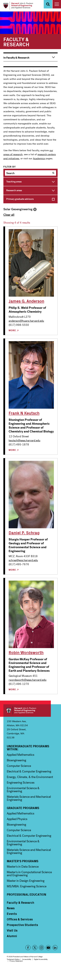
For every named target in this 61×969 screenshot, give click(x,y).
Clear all (8, 215)
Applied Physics (17, 819)
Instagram (41, 947)
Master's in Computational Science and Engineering (29, 874)
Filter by (9, 167)
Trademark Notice (13, 959)
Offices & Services (20, 919)
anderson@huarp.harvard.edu (26, 321)
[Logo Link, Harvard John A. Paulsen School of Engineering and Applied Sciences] (18, 6)
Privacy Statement (16, 961)
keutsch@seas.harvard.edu (24, 440)
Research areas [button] (14, 190)
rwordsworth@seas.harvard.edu (27, 680)
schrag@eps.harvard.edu (23, 560)
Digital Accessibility (41, 959)
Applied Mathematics (20, 754)
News (11, 908)
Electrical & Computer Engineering (29, 771)
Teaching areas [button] (14, 181)
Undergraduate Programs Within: (28, 748)
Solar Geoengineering (18, 209)
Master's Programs (22, 861)
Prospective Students (22, 924)
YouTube (48, 947)
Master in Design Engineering (25, 880)
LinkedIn (55, 947)
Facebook (27, 947)
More (12, 330)
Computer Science (19, 765)
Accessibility (26, 959)
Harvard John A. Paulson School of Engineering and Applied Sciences (27, 710)
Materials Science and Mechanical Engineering (29, 798)
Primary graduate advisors (20, 199)
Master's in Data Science (23, 866)
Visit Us (12, 930)
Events (12, 913)
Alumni (12, 935)
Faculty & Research (20, 902)
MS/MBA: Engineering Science (26, 886)
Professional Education (26, 894)
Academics (39, 158)
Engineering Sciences (20, 782)
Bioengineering (16, 760)
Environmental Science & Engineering (23, 790)
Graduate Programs (23, 807)
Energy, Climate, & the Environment (30, 777)
